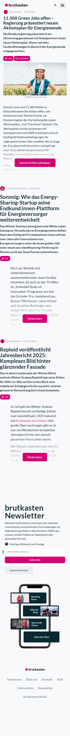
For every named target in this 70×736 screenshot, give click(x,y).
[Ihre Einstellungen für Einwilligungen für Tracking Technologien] (3, 552)
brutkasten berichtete (31, 420)
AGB (60, 679)
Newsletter (45, 688)
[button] (8, 58)
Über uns (31, 679)
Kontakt (47, 679)
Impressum (14, 679)
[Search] (55, 5)
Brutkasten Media (35, 696)
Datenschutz (25, 688)
